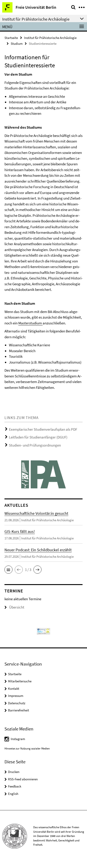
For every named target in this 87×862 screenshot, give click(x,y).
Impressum (15, 696)
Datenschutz (16, 703)
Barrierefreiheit (18, 710)
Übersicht (16, 607)
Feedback (14, 786)
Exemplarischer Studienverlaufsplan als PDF (43, 429)
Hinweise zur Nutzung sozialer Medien (27, 748)
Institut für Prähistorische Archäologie (50, 38)
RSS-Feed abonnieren (23, 779)
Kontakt (13, 688)
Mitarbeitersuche (19, 681)
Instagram (18, 739)
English (13, 794)
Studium (17, 43)
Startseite (11, 38)
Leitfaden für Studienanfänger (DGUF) (38, 437)
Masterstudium (30, 323)
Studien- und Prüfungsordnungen (35, 445)
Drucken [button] (13, 772)
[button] (8, 569)
